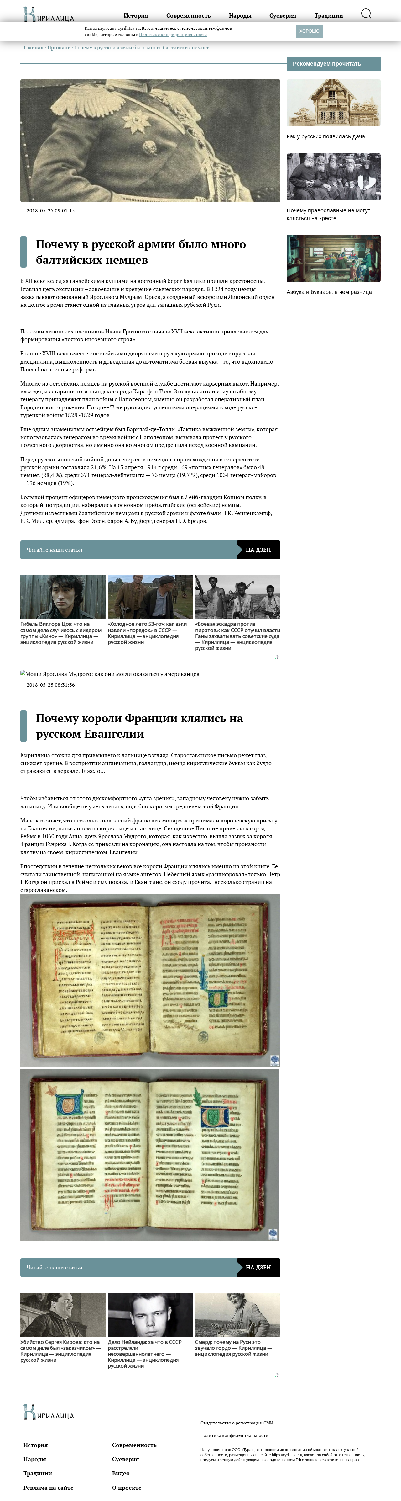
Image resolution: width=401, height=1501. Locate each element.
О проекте (127, 1487)
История (136, 15)
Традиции (329, 15)
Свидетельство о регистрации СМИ (236, 1423)
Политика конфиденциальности (234, 1435)
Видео (121, 1473)
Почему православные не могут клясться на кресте (328, 214)
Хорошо (309, 31)
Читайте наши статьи (149, 549)
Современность (188, 15)
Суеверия (282, 15)
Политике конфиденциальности (173, 34)
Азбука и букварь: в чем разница (329, 292)
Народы (240, 15)
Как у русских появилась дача (326, 136)
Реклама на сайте (48, 1487)
